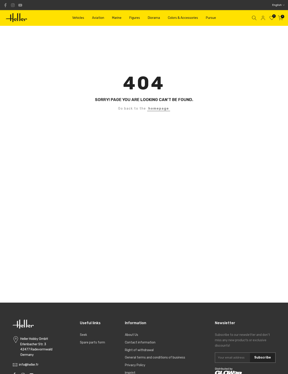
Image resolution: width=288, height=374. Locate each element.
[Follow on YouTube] (20, 5)
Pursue (211, 18)
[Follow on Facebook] (5, 5)
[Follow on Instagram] (13, 5)
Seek (83, 335)
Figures (134, 18)
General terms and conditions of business (155, 357)
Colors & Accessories (183, 18)
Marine (117, 18)
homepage (158, 108)
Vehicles (78, 18)
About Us (131, 335)
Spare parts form (92, 342)
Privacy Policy (135, 365)
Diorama (154, 18)
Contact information (140, 342)
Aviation (98, 18)
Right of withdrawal (139, 350)
